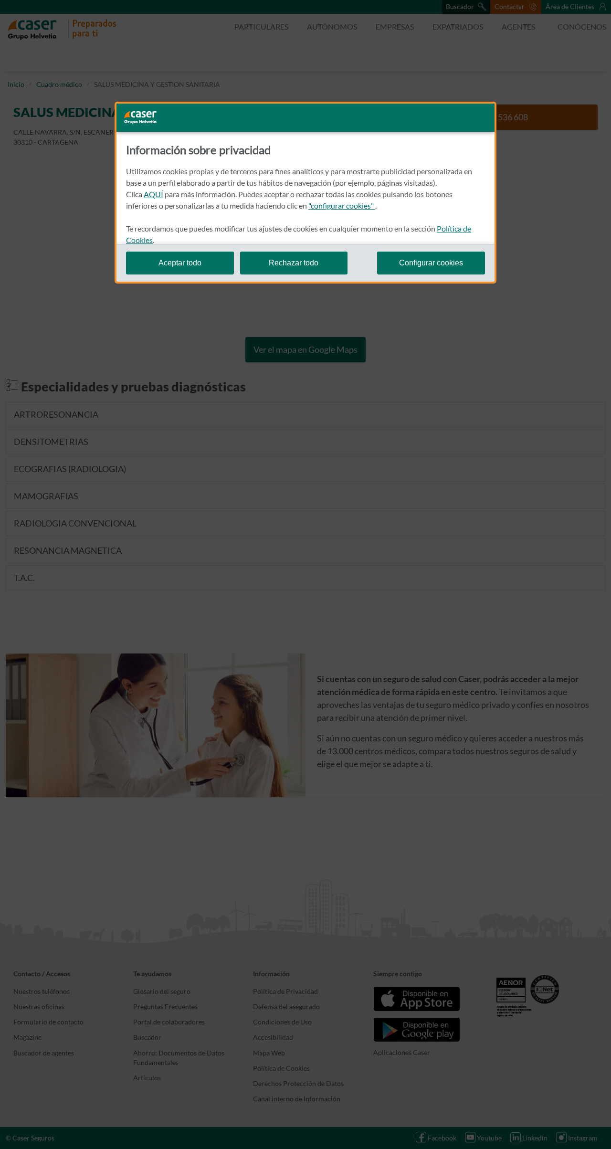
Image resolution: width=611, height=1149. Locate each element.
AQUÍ (153, 194)
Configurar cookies (431, 263)
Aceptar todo (179, 263)
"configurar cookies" (341, 205)
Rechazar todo (293, 263)
